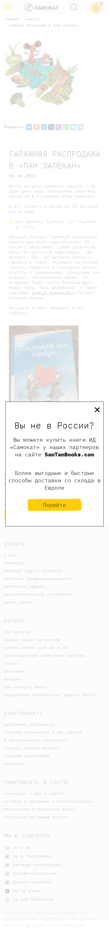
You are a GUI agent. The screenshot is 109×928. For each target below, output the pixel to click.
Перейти (54, 504)
